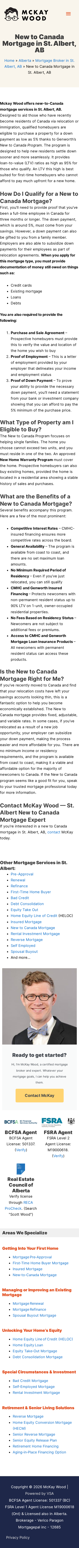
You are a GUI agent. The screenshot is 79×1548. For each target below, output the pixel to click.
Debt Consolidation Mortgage (38, 1357)
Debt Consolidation (27, 904)
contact (53, 832)
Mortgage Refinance (29, 1309)
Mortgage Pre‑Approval (32, 1257)
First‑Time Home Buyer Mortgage (40, 1263)
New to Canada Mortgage (33, 928)
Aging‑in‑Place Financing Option (39, 1452)
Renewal (18, 880)
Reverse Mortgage (27, 939)
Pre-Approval (22, 874)
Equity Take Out (24, 910)
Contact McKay (39, 1095)
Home (9, 60)
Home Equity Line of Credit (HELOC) (43, 1339)
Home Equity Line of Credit (34, 915)
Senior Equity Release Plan (35, 1440)
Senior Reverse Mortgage (34, 1434)
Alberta (25, 60)
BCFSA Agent (21, 1132)
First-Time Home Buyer (31, 892)
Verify (21, 1150)
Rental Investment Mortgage (35, 933)
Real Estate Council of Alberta (20, 1185)
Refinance (19, 886)
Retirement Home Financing (36, 1446)
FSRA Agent (58, 1132)
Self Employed (23, 945)
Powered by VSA (39, 1493)
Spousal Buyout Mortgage (34, 1315)
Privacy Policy (18, 1537)
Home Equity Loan (28, 1345)
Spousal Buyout (24, 951)
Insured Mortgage (26, 922)
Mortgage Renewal (28, 1303)
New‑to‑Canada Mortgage (35, 1275)
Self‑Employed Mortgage (34, 1386)
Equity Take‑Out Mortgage (35, 1351)
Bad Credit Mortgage (30, 1380)
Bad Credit (20, 898)
